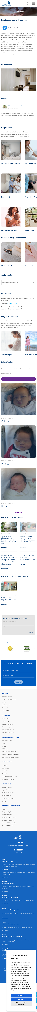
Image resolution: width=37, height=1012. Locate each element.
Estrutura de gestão (7, 727)
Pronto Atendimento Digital (9, 776)
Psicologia (4, 773)
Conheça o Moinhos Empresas (10, 757)
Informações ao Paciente (9, 751)
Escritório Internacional (8, 798)
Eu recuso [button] (21, 999)
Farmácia (4, 765)
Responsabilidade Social (8, 825)
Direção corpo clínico (8, 732)
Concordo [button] (21, 995)
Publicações (5, 749)
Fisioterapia (5, 770)
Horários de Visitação (8, 779)
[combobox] (18, 283)
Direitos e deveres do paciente (10, 754)
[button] (10, 87)
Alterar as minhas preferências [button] (21, 1003)
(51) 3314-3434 (18, 843)
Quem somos (5, 721)
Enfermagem (5, 768)
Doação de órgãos (7, 812)
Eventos (4, 743)
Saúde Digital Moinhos (8, 792)
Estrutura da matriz (7, 724)
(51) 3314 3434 (12, 303)
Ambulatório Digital (7, 787)
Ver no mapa (5, 869)
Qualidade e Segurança (8, 820)
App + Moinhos (6, 790)
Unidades (4, 801)
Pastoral (4, 809)
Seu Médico (5, 705)
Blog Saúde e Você (7, 740)
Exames (4, 702)
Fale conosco (5, 710)
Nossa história (6, 718)
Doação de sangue (7, 814)
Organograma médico (8, 729)
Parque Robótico (6, 795)
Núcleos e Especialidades (9, 699)
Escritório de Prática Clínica (9, 817)
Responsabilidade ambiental (9, 823)
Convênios (5, 707)
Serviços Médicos (7, 696)
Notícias (4, 746)
